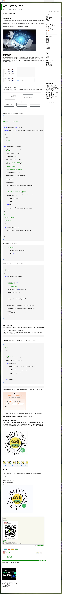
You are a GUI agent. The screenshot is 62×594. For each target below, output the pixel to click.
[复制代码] (3, 239)
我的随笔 (47, 38)
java (47, 49)
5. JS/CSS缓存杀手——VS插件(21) (51, 103)
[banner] (3, 1)
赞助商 (20, 1)
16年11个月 (50, 17)
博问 (15, 1)
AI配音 (43, 545)
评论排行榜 (49, 91)
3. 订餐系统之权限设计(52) (50, 94)
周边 (9, 1)
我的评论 (47, 39)
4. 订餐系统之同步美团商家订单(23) (51, 102)
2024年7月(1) (48, 69)
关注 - (10, 552)
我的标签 (47, 42)
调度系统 (48, 48)
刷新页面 (40, 560)
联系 (20, 9)
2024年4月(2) (48, 71)
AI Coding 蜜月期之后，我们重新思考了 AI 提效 (8, 582)
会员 (7, 1)
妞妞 (6, 540)
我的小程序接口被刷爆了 (9, 557)
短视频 (38, 545)
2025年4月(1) (48, 67)
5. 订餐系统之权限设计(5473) (50, 89)
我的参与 (47, 40)
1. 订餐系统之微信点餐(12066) (51, 85)
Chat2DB (24, 1)
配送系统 (48, 47)
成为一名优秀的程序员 (14, 6)
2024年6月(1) (48, 70)
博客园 (5, 9)
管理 (29, 9)
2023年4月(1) (48, 76)
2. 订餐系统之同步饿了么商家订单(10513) (52, 86)
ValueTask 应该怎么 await (5, 586)
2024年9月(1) (48, 68)
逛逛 (15, 562)
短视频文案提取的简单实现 (9, 556)
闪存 (17, 1)
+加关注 (4, 554)
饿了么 (47, 52)
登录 (12, 562)
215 (49, 18)
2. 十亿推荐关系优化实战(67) (50, 93)
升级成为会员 (39, 555)
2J (5, 551)
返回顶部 (44, 560)
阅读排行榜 (49, 83)
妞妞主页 (4, 541)
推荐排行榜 (49, 98)
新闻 (12, 1)
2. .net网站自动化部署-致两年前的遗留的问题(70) (53, 100)
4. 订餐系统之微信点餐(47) (50, 95)
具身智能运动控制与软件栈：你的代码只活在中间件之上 (9, 583)
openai (47, 56)
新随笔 (15, 9)
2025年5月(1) (48, 66)
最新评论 (47, 41)
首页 (10, 9)
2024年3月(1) (48, 72)
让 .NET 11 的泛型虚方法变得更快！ (7, 584)
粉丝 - (6, 552)
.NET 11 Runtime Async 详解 (6, 585)
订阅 (24, 9)
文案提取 (40, 545)
